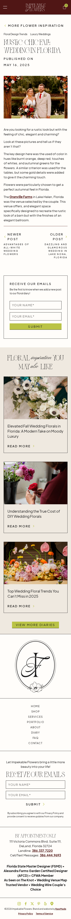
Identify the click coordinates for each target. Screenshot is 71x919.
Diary (35, 732)
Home (35, 706)
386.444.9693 (50, 855)
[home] (35, 7)
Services (35, 716)
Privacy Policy (25, 913)
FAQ (36, 737)
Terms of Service (44, 913)
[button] (5, 7)
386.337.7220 (42, 851)
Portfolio (35, 722)
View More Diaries (35, 625)
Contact (35, 743)
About (35, 727)
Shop (35, 711)
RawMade (60, 909)
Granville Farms (20, 197)
